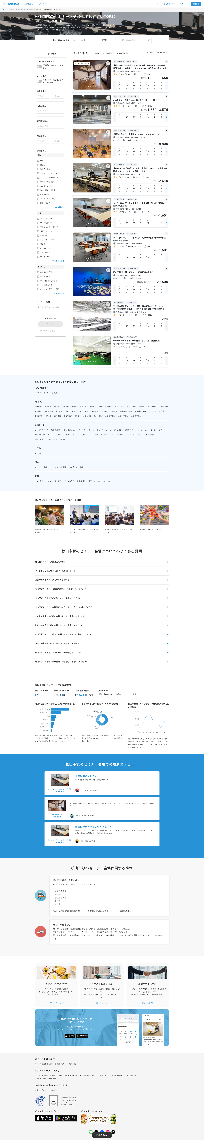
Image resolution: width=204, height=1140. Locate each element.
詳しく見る (100, 1003)
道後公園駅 (87, 416)
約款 (60, 1076)
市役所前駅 (68, 416)
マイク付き (39, 481)
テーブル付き (69, 481)
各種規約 (53, 1076)
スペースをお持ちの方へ (44, 1064)
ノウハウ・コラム (41, 1076)
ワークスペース (85, 430)
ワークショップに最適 (58, 467)
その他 (62, 439)
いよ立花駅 (131, 407)
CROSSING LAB (57, 789)
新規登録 (196, 4)
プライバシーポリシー (72, 1076)
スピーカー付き (104, 481)
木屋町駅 (94, 411)
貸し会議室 (55, 430)
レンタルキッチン (69, 435)
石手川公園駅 (120, 407)
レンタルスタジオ (69, 430)
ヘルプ (43, 4)
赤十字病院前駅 (126, 411)
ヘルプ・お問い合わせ (113, 1076)
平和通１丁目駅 (141, 411)
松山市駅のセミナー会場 (52, 9)
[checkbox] (38, 160)
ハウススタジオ (54, 435)
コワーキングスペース (100, 435)
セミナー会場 (22, 9)
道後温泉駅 (98, 416)
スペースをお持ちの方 (165, 4)
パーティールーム (100, 430)
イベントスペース (134, 435)
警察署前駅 (163, 411)
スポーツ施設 (149, 435)
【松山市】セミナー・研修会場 (47, 393)
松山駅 (56, 407)
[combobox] (112, 40)
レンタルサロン (116, 430)
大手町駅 (108, 407)
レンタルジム (84, 435)
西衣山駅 (82, 407)
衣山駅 (91, 407)
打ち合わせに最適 (76, 467)
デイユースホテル (118, 435)
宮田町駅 (59, 411)
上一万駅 (152, 411)
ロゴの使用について (131, 1076)
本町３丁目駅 (136, 416)
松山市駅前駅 (153, 407)
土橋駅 (74, 407)
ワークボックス (156, 430)
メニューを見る (55, 1003)
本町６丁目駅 (83, 411)
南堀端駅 (164, 407)
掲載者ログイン (61, 1064)
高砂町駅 (104, 411)
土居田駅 (48, 407)
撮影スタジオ (130, 430)
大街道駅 (48, 416)
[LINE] (91, 1132)
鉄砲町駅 (113, 411)
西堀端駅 (38, 411)
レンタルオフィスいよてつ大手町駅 (59, 814)
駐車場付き (81, 481)
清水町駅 (38, 407)
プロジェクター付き (54, 481)
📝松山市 (38, 9)
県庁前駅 (57, 416)
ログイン (183, 4)
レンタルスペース (41, 430)
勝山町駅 (38, 416)
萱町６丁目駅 (70, 411)
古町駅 (99, 407)
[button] (102, 563)
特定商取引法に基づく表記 (93, 1076)
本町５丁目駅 (110, 416)
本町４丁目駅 (123, 416)
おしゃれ (38, 453)
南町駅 (77, 416)
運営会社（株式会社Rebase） (46, 1078)
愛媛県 (31, 9)
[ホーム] (11, 4)
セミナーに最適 (41, 467)
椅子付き (92, 481)
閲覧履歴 (29, 4)
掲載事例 (72, 1064)
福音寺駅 (142, 407)
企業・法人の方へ (41, 1090)
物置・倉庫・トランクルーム (46, 439)
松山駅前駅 (49, 411)
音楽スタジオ (40, 435)
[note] (113, 1132)
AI (166, 61)
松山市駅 (65, 407)
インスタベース (10, 9)
